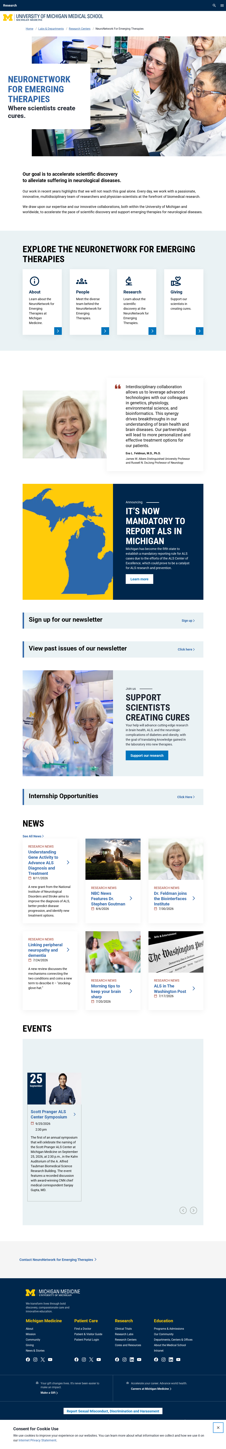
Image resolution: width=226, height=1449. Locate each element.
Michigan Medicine (44, 1320)
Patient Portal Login (86, 1339)
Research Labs (124, 1334)
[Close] (218, 1427)
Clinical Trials (123, 1328)
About (29, 1328)
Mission (31, 1334)
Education (163, 1320)
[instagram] (35, 1359)
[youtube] (50, 1359)
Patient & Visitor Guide (88, 1334)
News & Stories (35, 1350)
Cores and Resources (128, 1345)
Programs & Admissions (169, 1328)
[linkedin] (132, 1359)
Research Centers (125, 1339)
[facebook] (28, 1359)
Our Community (164, 1334)
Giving (30, 1345)
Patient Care (86, 1320)
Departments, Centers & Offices (173, 1339)
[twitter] (43, 1359)
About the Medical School (170, 1345)
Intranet (158, 1350)
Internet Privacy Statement (37, 1440)
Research (124, 1320)
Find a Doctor (82, 1328)
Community (33, 1339)
